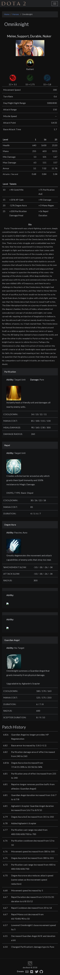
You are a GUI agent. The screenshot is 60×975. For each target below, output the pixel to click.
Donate (20, 971)
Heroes (15, 14)
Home (6, 14)
